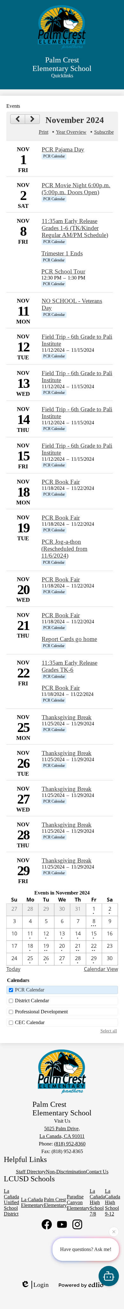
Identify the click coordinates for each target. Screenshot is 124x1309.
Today (13, 969)
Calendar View (101, 969)
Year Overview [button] (71, 132)
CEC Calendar (30, 1022)
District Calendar (32, 1000)
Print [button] (43, 132)
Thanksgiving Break (67, 717)
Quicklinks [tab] (62, 75)
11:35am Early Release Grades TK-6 (69, 666)
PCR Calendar (29, 989)
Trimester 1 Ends (62, 253)
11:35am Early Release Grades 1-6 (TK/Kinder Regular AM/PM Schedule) (75, 228)
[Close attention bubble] (114, 1232)
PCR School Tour (63, 271)
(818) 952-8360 (70, 1143)
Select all (108, 1030)
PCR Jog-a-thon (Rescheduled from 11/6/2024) (64, 548)
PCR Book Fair (61, 481)
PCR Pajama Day (63, 149)
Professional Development (41, 1011)
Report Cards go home (69, 639)
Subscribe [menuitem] (104, 132)
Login (41, 1284)
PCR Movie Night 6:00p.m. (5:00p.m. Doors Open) (76, 189)
